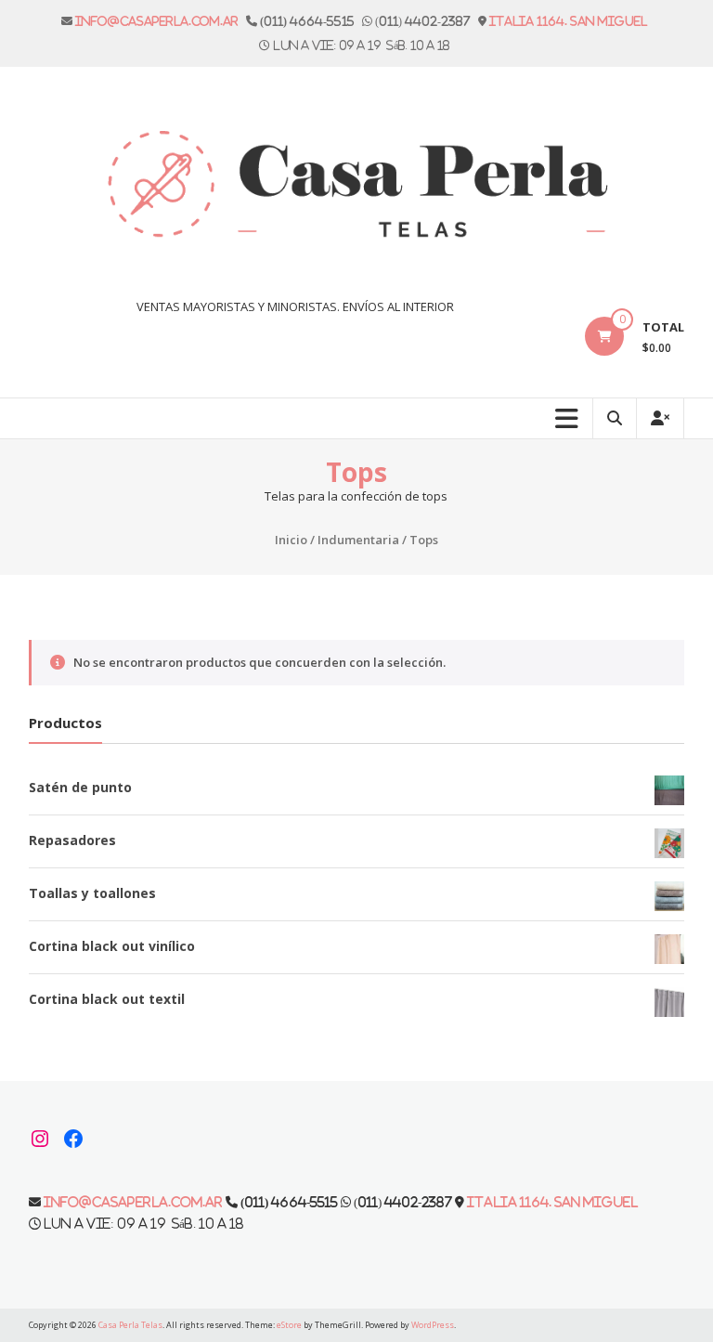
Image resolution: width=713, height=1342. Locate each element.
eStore (289, 1325)
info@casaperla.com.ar (157, 21)
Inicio (291, 539)
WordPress (432, 1325)
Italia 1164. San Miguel (568, 21)
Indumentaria (358, 539)
